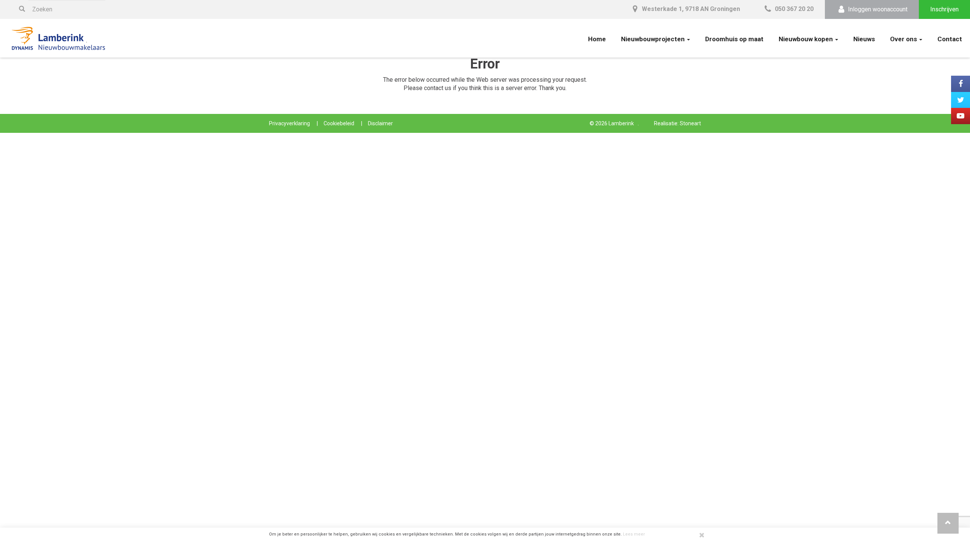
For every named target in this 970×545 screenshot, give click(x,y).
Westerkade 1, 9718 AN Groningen (690, 8)
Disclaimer (380, 123)
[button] (948, 523)
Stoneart (690, 123)
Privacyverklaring (289, 123)
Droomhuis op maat (734, 39)
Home (597, 39)
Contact (949, 39)
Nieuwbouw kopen (806, 39)
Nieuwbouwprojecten (653, 39)
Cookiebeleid (339, 123)
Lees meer (634, 534)
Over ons (904, 39)
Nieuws (864, 39)
